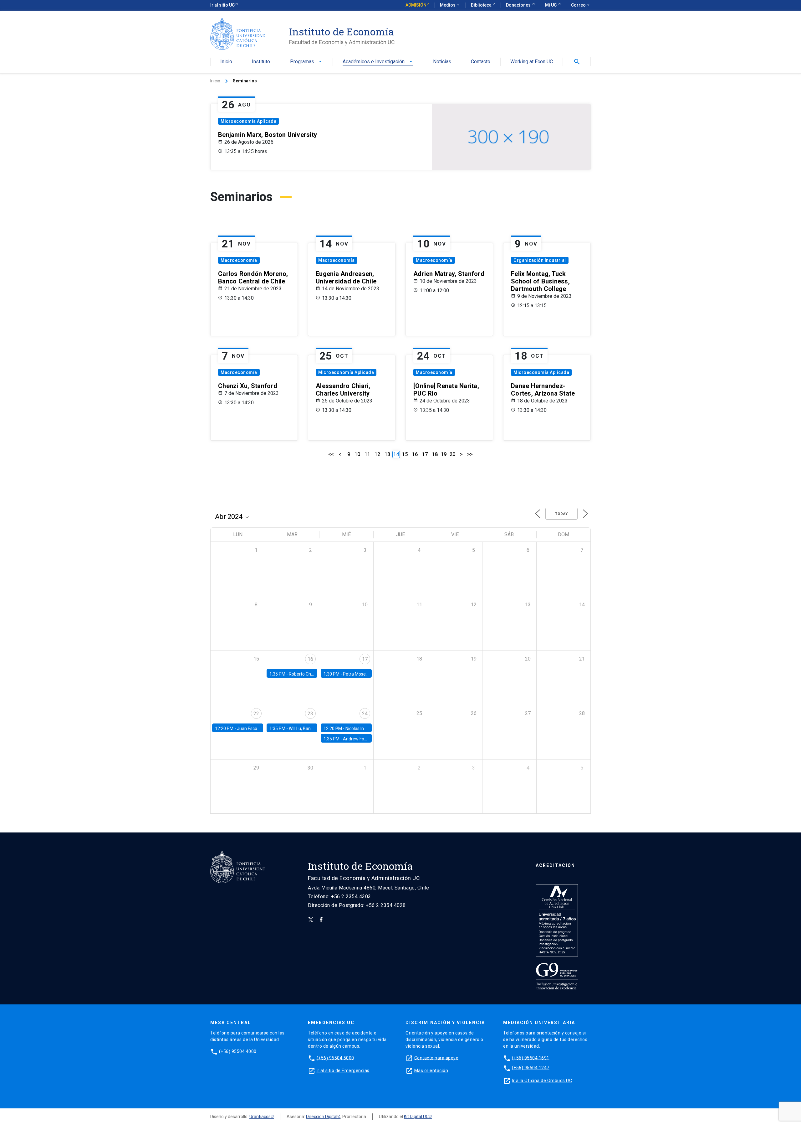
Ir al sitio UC (222, 5)
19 (443, 454)
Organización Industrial (539, 260)
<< (331, 454)
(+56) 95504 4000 (238, 1051)
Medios (450, 5)
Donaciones (519, 5)
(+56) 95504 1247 (530, 1067)
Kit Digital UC (416, 1116)
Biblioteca (481, 5)
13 (387, 454)
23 (310, 714)
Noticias (442, 62)
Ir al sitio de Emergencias (343, 1070)
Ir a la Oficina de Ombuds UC (542, 1080)
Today (561, 514)
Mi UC (551, 5)
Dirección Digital (321, 1116)
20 (452, 454)
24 (365, 714)
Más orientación (431, 1070)
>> (470, 454)
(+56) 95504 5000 (335, 1057)
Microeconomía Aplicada (248, 121)
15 (405, 454)
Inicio (226, 62)
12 (377, 454)
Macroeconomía (239, 260)
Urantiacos (260, 1116)
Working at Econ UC (531, 62)
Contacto (480, 62)
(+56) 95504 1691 (530, 1057)
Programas (306, 62)
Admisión (416, 5)
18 (435, 454)
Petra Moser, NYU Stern (366, 674)
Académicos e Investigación (378, 62)
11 (367, 454)
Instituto (261, 62)
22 (256, 714)
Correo (581, 5)
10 (357, 454)
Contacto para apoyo (436, 1057)
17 (425, 454)
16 (415, 454)
